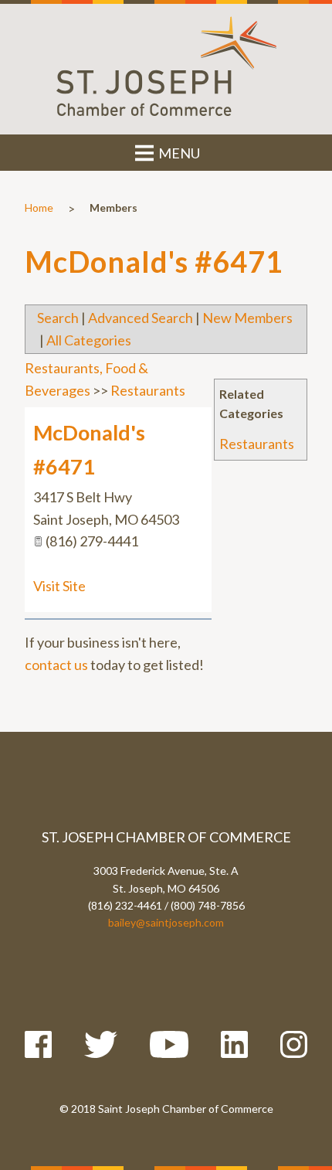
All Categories (88, 340)
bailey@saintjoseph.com (166, 922)
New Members (247, 317)
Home (39, 207)
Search (58, 317)
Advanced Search (140, 317)
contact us (56, 664)
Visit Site (59, 585)
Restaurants (256, 443)
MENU (178, 153)
